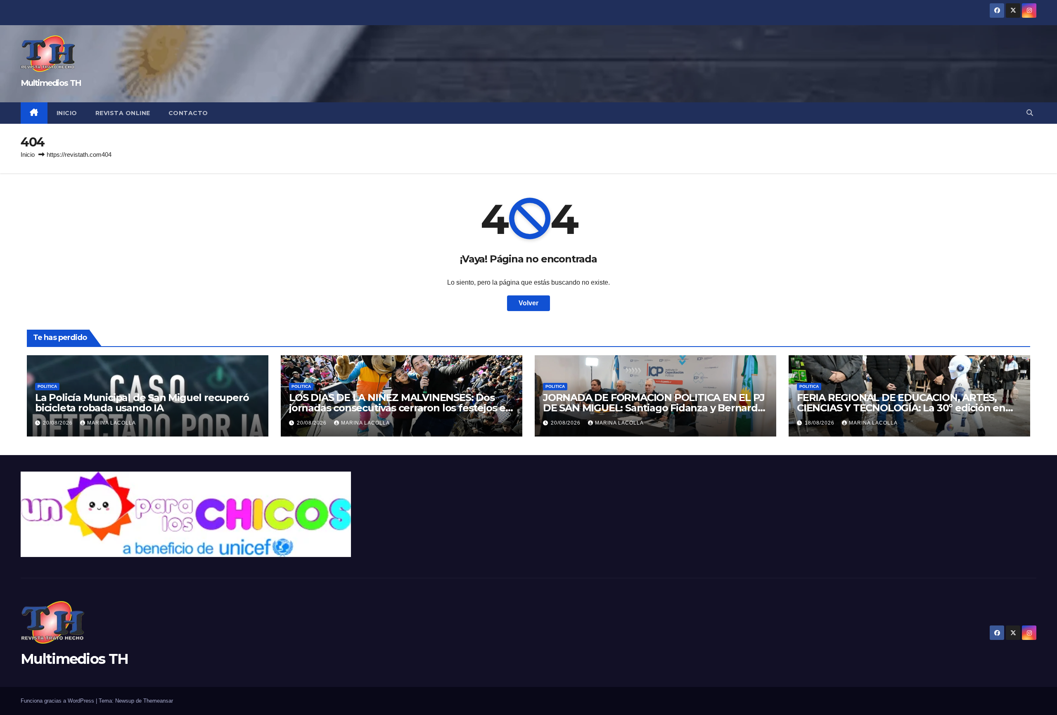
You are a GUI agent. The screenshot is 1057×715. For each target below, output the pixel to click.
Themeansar (158, 701)
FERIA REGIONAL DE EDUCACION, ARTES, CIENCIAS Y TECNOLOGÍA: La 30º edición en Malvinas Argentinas (901, 408)
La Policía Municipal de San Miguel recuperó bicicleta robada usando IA (142, 403)
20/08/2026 (58, 423)
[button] (1029, 112)
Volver (528, 303)
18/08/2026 (820, 423)
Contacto (188, 113)
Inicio (67, 113)
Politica (47, 386)
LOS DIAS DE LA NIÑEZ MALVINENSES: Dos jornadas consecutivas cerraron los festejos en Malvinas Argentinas (400, 408)
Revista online (122, 113)
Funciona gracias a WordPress (58, 701)
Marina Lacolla (111, 423)
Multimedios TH (51, 83)
